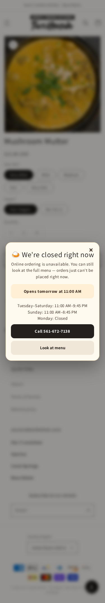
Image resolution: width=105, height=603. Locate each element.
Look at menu (52, 347)
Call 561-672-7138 (52, 331)
